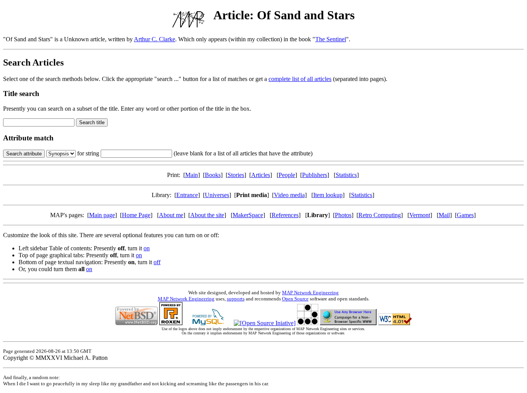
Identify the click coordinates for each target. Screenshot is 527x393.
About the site (207, 215)
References (285, 215)
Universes (217, 195)
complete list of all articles (300, 79)
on (147, 248)
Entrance (187, 195)
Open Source (295, 299)
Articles (260, 175)
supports (236, 299)
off (157, 262)
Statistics (346, 175)
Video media (289, 195)
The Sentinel (330, 39)
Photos (343, 215)
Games (465, 215)
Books (213, 175)
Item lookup (328, 195)
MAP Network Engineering (310, 292)
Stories (236, 175)
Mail (444, 215)
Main (191, 175)
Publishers (314, 175)
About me (171, 215)
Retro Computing (379, 215)
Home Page (136, 215)
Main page (102, 215)
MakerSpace (248, 215)
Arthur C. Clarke (154, 39)
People (287, 175)
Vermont (419, 215)
